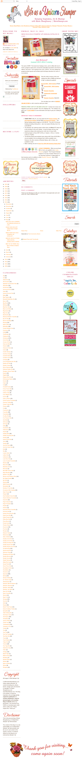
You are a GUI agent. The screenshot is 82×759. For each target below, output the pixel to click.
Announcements (33, 178)
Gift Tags (5, 423)
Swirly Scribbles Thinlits (9, 609)
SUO (4, 603)
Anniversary (6, 287)
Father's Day (6, 392)
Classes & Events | (47, 26)
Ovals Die (5, 499)
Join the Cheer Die (7, 447)
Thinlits (5, 628)
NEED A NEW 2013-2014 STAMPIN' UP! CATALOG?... (12, 234)
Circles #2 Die (6, 342)
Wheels (5, 661)
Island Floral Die (7, 439)
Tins (4, 630)
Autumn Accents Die (8, 293)
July (7, 215)
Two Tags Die (6, 646)
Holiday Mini (6, 433)
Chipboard (5, 336)
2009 (6, 266)
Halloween (5, 429)
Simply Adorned (7, 556)
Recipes (5, 531)
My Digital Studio (7, 478)
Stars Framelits (7, 593)
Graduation (6, 427)
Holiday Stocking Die (8, 435)
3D (3, 275)
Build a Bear (6, 324)
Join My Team (6, 445)
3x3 (4, 277)
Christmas (5, 338)
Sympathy (5, 610)
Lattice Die (5, 455)
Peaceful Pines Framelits (9, 509)
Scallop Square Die (8, 544)
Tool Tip (5, 632)
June (7, 217)
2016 (6, 195)
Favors (4, 396)
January (8, 256)
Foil (4, 408)
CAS (4, 332)
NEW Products (6, 484)
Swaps (4, 605)
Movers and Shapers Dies (9, 476)
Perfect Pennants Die (8, 513)
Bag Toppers (6, 297)
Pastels (5, 505)
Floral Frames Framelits (9, 400)
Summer (5, 601)
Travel (4, 638)
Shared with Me (7, 550)
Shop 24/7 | (38, 26)
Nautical (5, 482)
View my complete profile (10, 51)
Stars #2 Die (6, 591)
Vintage (5, 651)
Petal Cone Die (7, 515)
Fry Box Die (6, 416)
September (9, 210)
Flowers (5, 406)
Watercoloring (6, 655)
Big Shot (5, 303)
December (9, 204)
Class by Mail (6, 344)
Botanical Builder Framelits (9, 316)
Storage (5, 599)
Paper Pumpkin (7, 503)
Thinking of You (7, 626)
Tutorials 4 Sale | (37, 27)
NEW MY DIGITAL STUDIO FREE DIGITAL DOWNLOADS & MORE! (12, 240)
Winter (4, 665)
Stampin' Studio (7, 587)
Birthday (5, 305)
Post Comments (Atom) (34, 234)
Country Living (6, 353)
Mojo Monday (6, 472)
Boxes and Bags (7, 320)
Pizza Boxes (6, 521)
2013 (6, 202)
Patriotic (5, 507)
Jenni (4, 441)
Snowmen (5, 571)
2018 (6, 191)
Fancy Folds (6, 390)
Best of (4, 301)
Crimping (5, 359)
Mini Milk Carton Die (8, 470)
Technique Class (7, 614)
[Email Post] (48, 177)
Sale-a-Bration (6, 536)
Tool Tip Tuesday (7, 634)
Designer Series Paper (8, 371)
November (9, 206)
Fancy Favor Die (7, 388)
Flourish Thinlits (7, 402)
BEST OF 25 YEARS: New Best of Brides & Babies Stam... (12, 245)
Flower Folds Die (7, 404)
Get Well (5, 420)
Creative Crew (6, 357)
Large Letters (6, 453)
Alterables (5, 285)
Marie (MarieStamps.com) (12, 43)
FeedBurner (15, 89)
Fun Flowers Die (7, 418)
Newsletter (5, 486)
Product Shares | (67, 26)
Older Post (58, 230)
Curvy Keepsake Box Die (9, 361)
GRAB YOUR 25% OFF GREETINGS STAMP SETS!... (12, 228)
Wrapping (5, 667)
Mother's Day (6, 474)
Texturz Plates (6, 620)
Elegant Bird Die (7, 377)
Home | (12, 26)
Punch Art (5, 527)
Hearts (4, 431)
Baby (4, 295)
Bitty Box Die (6, 307)
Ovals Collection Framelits (9, 497)
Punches (5, 529)
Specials (5, 573)
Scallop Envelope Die (8, 542)
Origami (5, 494)
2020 (6, 186)
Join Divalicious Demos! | (28, 26)
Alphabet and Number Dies (10, 283)
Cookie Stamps (7, 351)
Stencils (5, 595)
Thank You (5, 622)
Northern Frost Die (7, 488)
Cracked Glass (6, 355)
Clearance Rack (7, 348)
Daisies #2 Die (6, 363)
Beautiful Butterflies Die (9, 299)
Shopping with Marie (8, 554)
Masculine (5, 464)
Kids (4, 449)
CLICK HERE (13, 47)
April (7, 250)
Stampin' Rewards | (57, 26)
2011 (6, 261)
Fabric (4, 383)
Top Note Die (6, 636)
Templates (5, 618)
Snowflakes (6, 570)
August (8, 213)
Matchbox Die (6, 466)
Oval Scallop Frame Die (9, 496)
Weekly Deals (6, 659)
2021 (6, 184)
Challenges (6, 334)
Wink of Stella (6, 663)
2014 (6, 200)
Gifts (4, 425)
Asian (4, 291)
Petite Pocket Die (7, 517)
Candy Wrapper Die (8, 328)
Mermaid (5, 468)
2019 (6, 188)
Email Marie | (17, 26)
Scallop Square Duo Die (9, 546)
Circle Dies (5, 340)
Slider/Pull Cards (7, 562)
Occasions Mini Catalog (9, 490)
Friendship (5, 414)
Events (4, 381)
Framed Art (6, 410)
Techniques (6, 616)
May (7, 219)
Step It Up (5, 597)
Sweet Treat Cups (7, 607)
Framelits (5, 412)
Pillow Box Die (6, 519)
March (8, 252)
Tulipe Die (5, 642)
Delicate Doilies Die (8, 369)
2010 (6, 264)
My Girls (5, 480)
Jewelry (5, 443)
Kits (4, 451)
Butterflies (5, 326)
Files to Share (6, 398)
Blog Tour (5, 312)
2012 (6, 259)
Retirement (6, 534)
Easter (4, 373)
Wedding (5, 657)
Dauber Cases (6, 365)
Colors (4, 349)
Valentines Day (6, 647)
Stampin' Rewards (46, 157)
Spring (4, 575)
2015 (6, 197)
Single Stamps (6, 560)
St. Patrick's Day (7, 579)
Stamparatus (6, 581)
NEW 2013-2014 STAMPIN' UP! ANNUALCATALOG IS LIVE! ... (40, 35)
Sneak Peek (6, 564)
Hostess (5, 437)
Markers (5, 462)
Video (4, 649)
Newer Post (24, 230)
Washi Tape (6, 653)
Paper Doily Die (7, 501)
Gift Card (5, 421)
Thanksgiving (6, 624)
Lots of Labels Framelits (9, 460)
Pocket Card (6, 523)
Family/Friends (6, 386)
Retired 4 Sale (45, 27)
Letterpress (6, 457)
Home (41, 230)
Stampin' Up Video (7, 589)
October (8, 208)
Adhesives (5, 279)
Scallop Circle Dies (7, 540)
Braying (5, 322)
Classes (5, 346)
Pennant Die (6, 511)
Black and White (7, 309)
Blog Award (6, 310)
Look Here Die (6, 458)
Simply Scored (6, 558)
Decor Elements (7, 367)
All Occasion (6, 281)
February (8, 254)
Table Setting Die (7, 612)
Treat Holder (6, 640)
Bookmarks (6, 314)
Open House (6, 492)
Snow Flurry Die (7, 566)
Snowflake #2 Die (7, 568)
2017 (6, 193)
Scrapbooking (6, 548)
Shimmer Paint (6, 552)
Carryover (5, 330)
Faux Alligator (6, 394)
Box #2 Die (5, 318)
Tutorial (5, 644)
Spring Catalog (6, 577)
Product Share (6, 525)
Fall (4, 385)
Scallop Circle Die (7, 538)
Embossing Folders (8, 379)
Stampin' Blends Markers (9, 583)
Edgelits (5, 375)
